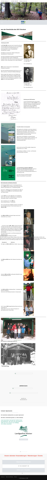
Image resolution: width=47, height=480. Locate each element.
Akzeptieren (4, 242)
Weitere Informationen (21, 244)
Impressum (27, 244)
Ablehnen (13, 242)
